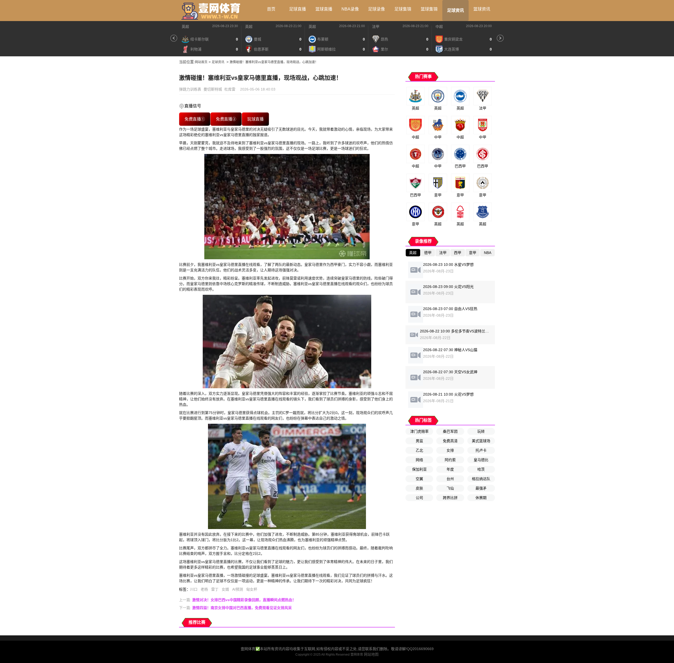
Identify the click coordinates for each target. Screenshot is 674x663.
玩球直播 (255, 119)
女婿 (225, 589)
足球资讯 (455, 10)
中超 (439, 26)
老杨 (204, 589)
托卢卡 (481, 450)
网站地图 (371, 654)
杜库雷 (229, 89)
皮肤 (419, 488)
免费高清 (450, 441)
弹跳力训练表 (190, 89)
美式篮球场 (481, 441)
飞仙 (450, 488)
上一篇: (237, 600)
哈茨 (481, 469)
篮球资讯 (481, 9)
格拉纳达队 (481, 479)
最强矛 (481, 488)
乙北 (419, 450)
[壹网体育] (212, 10)
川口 (193, 589)
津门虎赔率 (419, 431)
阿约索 (450, 460)
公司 (419, 498)
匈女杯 (251, 589)
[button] (173, 38)
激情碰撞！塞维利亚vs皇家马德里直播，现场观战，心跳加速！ (274, 62)
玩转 (481, 431)
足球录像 (376, 9)
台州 (450, 479)
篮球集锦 (429, 9)
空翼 (419, 479)
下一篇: (235, 608)
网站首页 (201, 62)
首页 (271, 9)
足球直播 (297, 9)
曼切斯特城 (213, 89)
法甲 (375, 26)
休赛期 (481, 498)
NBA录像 (350, 9)
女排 (450, 450)
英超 (185, 26)
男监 (419, 441)
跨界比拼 (450, 498)
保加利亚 (419, 469)
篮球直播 (323, 9)
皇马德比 (481, 460)
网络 (419, 460)
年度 (450, 469)
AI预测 (237, 589)
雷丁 (215, 589)
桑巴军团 (450, 431)
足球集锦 (402, 9)
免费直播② (226, 119)
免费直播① (195, 119)
